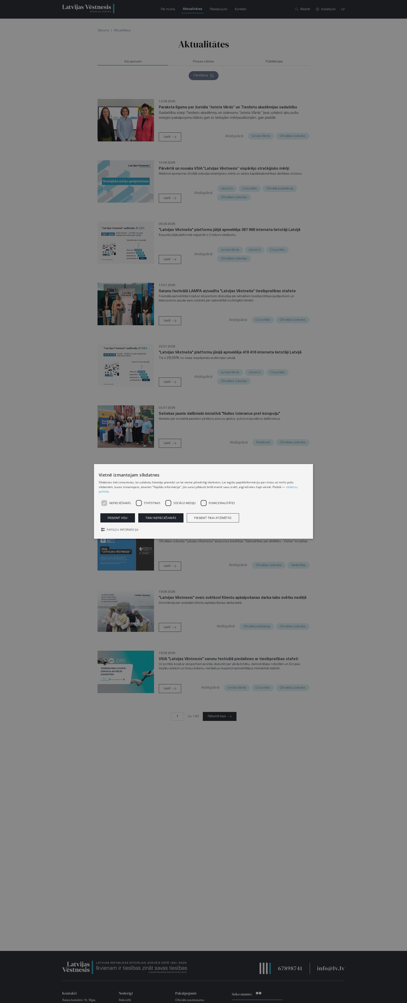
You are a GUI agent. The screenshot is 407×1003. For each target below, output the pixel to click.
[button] (203, 530)
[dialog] (203, 501)
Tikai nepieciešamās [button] (161, 518)
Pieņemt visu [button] (118, 518)
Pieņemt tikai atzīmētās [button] (213, 518)
